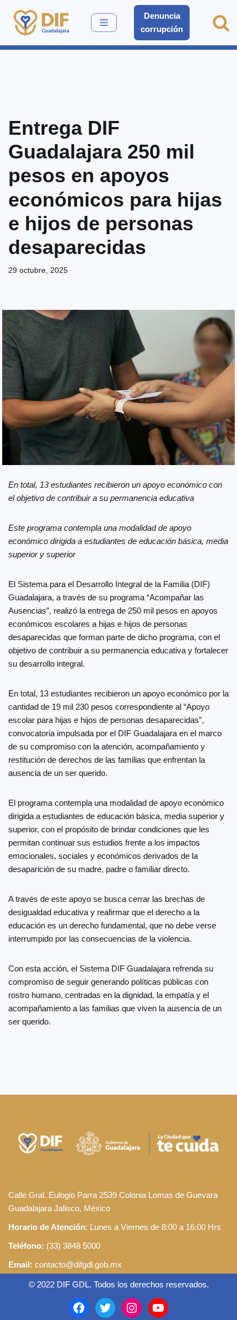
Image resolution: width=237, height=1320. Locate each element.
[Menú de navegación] (104, 22)
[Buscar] (221, 22)
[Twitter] (105, 1308)
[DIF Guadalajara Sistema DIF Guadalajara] (41, 22)
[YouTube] (158, 1308)
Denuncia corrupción (162, 22)
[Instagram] (132, 1308)
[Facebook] (79, 1308)
